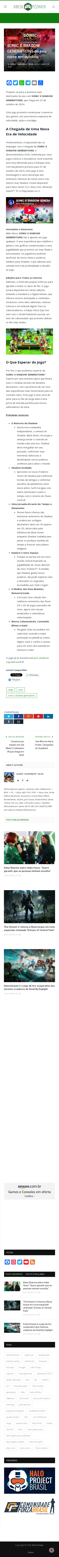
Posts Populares (35, 1274)
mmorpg (10, 1404)
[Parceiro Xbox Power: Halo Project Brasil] (29, 1493)
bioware (43, 1361)
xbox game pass (35, 1429)
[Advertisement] (29, 1222)
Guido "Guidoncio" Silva (21, 64)
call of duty (35, 1367)
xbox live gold (35, 1441)
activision (29, 1355)
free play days (21, 1386)
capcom (10, 1373)
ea (7, 1386)
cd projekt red (25, 1373)
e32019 (45, 1379)
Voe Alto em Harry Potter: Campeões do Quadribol (44, 745)
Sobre (31, 1552)
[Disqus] (29, 1047)
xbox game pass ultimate (18, 1435)
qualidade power (37, 1410)
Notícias (12, 38)
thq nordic (37, 1423)
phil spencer (25, 1404)
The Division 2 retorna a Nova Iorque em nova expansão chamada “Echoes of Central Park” (29, 929)
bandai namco (13, 1361)
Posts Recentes (14, 1274)
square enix (21, 1423)
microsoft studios (41, 1398)
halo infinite (35, 1392)
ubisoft (9, 1429)
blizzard (10, 1367)
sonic (20, 689)
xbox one (10, 1448)
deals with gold (13, 1379)
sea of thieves (40, 1417)
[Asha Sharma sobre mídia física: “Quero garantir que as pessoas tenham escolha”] (29, 847)
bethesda (29, 1361)
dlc (35, 1379)
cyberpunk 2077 (44, 1373)
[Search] (53, 7)
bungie (22, 1367)
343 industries (13, 1355)
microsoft (24, 1398)
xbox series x (42, 1448)
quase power (12, 1417)
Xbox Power (37, 1545)
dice (27, 1379)
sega (10, 689)
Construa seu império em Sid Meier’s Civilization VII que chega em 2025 (15, 748)
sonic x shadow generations (21, 695)
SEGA (27, 154)
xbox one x (25, 1448)
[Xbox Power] (29, 6)
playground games (15, 1410)
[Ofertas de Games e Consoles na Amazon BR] (29, 1198)
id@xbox (10, 1398)
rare (26, 1417)
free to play (37, 1386)
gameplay (11, 1392)
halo (23, 1392)
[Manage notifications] (51, 1550)
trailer (49, 1423)
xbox (20, 1429)
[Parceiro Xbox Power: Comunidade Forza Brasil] (29, 1520)
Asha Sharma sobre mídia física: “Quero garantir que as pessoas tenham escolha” (27, 869)
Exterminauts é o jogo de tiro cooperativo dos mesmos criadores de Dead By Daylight (29, 987)
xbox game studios (15, 1441)
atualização (44, 1355)
